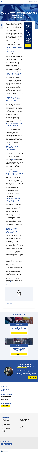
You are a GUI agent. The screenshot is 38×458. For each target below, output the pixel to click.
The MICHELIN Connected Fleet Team (19, 297)
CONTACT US (5, 405)
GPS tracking (13, 159)
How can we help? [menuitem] (5, 419)
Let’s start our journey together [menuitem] (25, 430)
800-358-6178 (3, 390)
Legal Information (24, 455)
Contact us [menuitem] (21, 429)
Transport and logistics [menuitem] (23, 420)
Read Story (19, 333)
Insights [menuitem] (4, 430)
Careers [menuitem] (21, 426)
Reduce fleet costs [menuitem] (6, 420)
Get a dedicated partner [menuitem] (6, 424)
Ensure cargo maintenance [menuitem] (7, 425)
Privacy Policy (10, 455)
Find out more (33, 377)
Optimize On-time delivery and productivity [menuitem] (9, 421)
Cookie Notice (15, 455)
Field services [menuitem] (22, 421)
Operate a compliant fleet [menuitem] (7, 428)
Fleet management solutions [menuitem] (24, 419)
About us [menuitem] (21, 425)
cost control (18, 273)
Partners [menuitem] (21, 427)
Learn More (28, 46)
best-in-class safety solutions (13, 281)
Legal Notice (19, 455)
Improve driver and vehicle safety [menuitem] (8, 423)
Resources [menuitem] (4, 431)
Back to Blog (9, 303)
